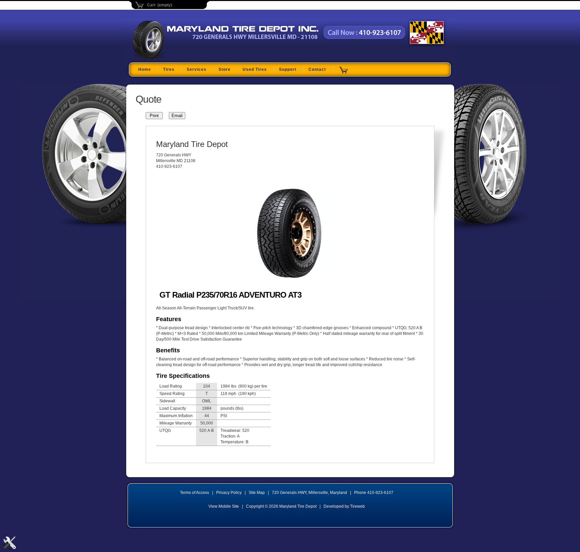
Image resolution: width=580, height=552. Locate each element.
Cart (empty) (159, 5)
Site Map (257, 492)
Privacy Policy (229, 492)
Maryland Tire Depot (174, 58)
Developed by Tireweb (344, 506)
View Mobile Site (223, 506)
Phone (373, 492)
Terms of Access (194, 492)
